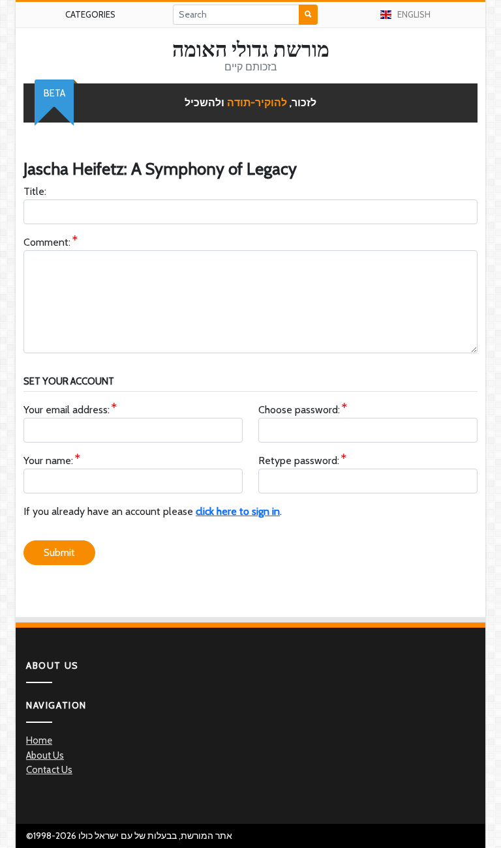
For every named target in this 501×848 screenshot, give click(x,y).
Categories (90, 14)
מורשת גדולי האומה (250, 49)
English (414, 14)
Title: (34, 191)
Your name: (48, 460)
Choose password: (299, 409)
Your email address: (66, 409)
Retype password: (298, 460)
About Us (45, 755)
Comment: (46, 242)
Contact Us (49, 770)
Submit (59, 552)
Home (39, 740)
